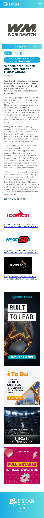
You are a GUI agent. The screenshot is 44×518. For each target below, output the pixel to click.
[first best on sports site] (22, 409)
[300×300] (22, 369)
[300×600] (22, 293)
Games (8, 53)
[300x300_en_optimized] (22, 448)
